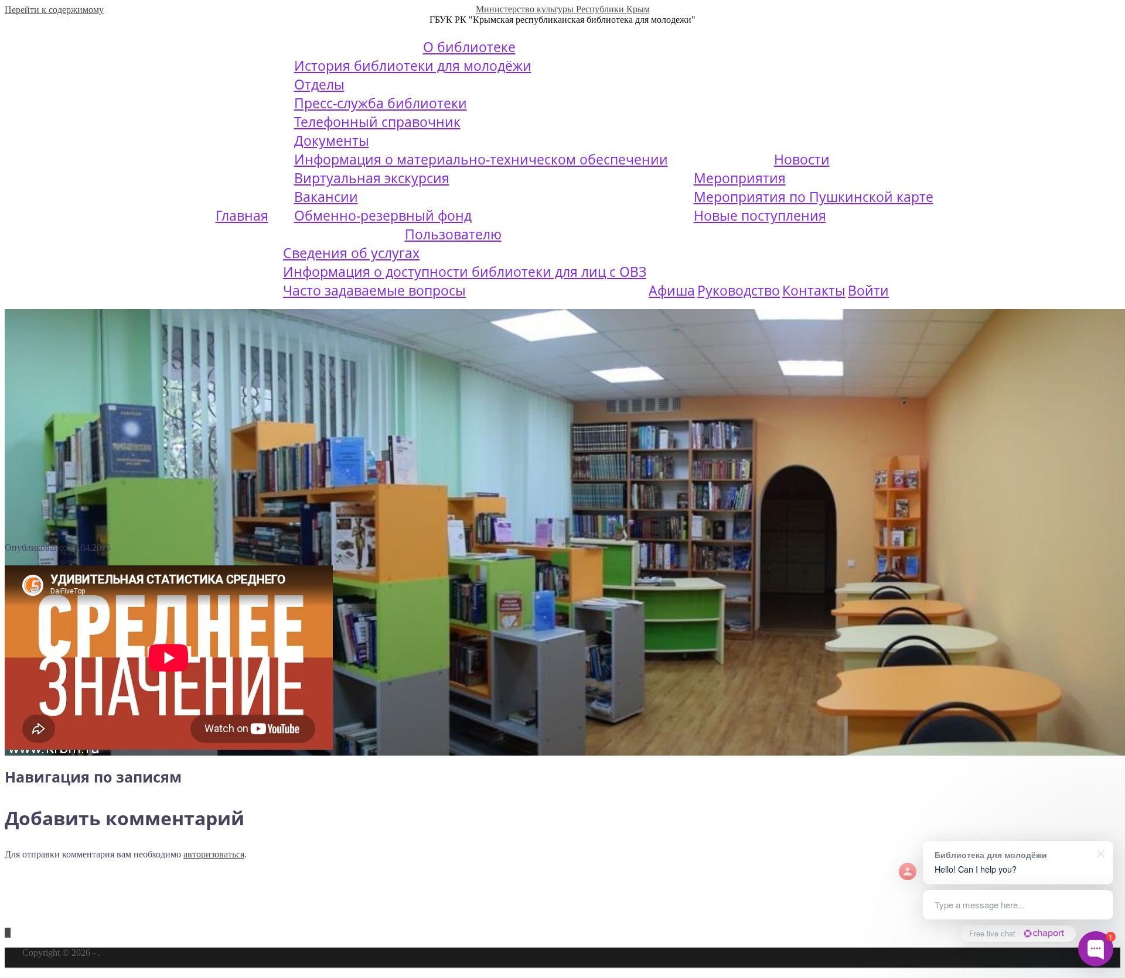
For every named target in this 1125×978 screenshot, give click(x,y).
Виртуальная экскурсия (371, 178)
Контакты (814, 290)
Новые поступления (760, 215)
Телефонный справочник (377, 121)
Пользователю (453, 234)
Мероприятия (740, 178)
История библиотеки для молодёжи (412, 65)
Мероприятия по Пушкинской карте (813, 196)
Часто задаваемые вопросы (374, 290)
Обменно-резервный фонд (383, 215)
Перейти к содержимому (54, 10)
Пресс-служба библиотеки (380, 103)
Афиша (672, 290)
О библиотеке (469, 46)
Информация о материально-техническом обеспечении (481, 159)
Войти (868, 290)
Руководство (738, 290)
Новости (802, 159)
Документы (331, 140)
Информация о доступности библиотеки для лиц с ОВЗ (464, 271)
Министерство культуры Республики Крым (563, 9)
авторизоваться (213, 854)
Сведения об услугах (351, 252)
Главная (242, 215)
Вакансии (326, 196)
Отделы (319, 84)
